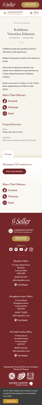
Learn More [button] (7, 396)
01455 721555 (21, 312)
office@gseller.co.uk (21, 280)
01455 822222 (21, 348)
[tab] (8, 154)
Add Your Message (14, 171)
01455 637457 (21, 277)
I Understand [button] (10, 401)
